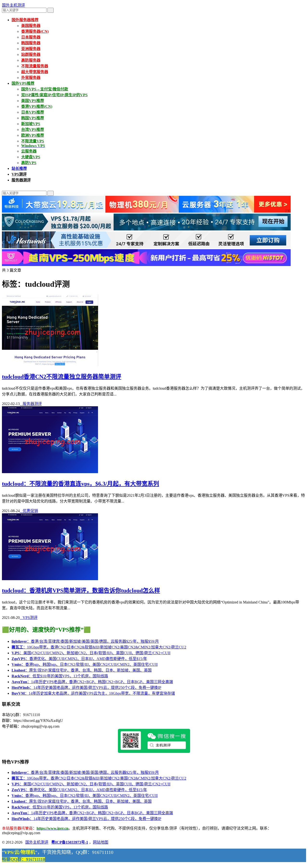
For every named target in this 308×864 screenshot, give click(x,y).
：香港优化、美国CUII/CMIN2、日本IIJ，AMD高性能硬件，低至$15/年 (79, 659)
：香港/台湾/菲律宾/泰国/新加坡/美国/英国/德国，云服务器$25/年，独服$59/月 (85, 641)
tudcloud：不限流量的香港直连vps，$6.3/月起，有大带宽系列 (80, 484)
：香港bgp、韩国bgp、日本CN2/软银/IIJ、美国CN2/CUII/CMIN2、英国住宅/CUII (85, 664)
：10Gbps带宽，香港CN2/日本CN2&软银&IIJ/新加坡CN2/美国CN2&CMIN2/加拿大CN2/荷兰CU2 (99, 647)
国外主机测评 (13, 5)
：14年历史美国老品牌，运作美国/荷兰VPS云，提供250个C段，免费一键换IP (86, 688)
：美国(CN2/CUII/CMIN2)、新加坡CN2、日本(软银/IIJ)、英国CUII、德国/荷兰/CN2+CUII (91, 653)
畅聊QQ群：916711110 (23, 859)
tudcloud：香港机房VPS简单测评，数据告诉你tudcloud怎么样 (81, 590)
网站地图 (100, 842)
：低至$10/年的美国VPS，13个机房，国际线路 (60, 676)
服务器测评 (31, 404)
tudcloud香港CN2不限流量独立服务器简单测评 (61, 377)
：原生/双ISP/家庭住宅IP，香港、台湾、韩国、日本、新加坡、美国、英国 (82, 670)
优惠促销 (29, 511)
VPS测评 (29, 618)
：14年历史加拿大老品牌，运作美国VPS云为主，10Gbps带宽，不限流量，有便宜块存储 (93, 693)
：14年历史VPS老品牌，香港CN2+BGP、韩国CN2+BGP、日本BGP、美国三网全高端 (92, 682)
